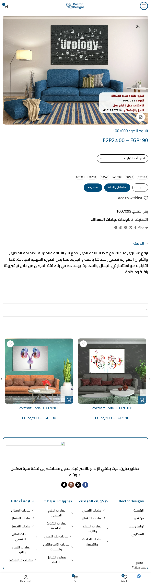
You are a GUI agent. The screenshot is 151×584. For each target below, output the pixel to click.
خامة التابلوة (137, 150)
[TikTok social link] (64, 485)
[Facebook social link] (135, 227)
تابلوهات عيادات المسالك (112, 219)
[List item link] (129, 510)
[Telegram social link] (115, 227)
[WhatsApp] (139, 576)
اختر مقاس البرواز (134, 170)
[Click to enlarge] (140, 117)
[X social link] (130, 227)
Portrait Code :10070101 (112, 408)
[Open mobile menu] (144, 6)
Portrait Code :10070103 (39, 408)
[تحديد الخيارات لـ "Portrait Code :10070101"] (142, 400)
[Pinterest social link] (125, 227)
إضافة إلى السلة (117, 187)
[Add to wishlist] (83, 343)
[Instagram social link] (71, 485)
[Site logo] (75, 5)
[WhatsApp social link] (120, 227)
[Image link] (35, 451)
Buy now (93, 187)
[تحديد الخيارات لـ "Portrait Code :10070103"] (69, 400)
